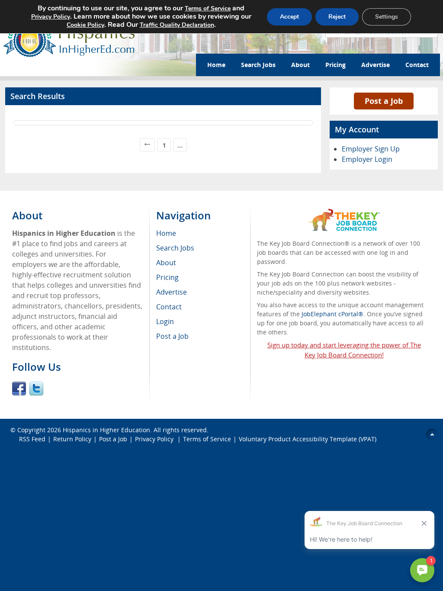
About (300, 65)
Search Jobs (258, 65)
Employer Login (367, 159)
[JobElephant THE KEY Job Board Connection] (344, 213)
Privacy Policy (155, 439)
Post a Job (384, 101)
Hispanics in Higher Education (106, 430)
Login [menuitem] (165, 321)
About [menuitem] (166, 262)
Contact (417, 65)
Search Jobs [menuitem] (175, 248)
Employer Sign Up (371, 149)
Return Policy (72, 439)
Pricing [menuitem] (167, 277)
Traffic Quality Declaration (177, 25)
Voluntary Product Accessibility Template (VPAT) (307, 439)
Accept (289, 17)
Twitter (36, 388)
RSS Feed (32, 439)
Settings (386, 17)
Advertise (375, 65)
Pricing (335, 65)
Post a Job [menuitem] (172, 336)
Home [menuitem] (166, 233)
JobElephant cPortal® (332, 314)
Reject (337, 17)
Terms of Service (207, 439)
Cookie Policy (85, 25)
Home (216, 65)
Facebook (19, 388)
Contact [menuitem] (169, 307)
